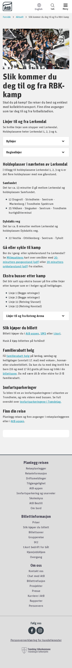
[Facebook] (32, 630)
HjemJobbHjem (36, 552)
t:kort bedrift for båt (36, 547)
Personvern (36, 606)
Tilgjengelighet (36, 483)
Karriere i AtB (36, 596)
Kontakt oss (36, 571)
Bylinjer (11, 141)
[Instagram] (40, 630)
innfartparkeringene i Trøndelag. (40, 401)
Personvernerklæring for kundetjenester (36, 640)
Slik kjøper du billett (36, 527)
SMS (43, 333)
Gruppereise (36, 537)
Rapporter (36, 601)
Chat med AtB (36, 576)
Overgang (36, 557)
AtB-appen (32, 333)
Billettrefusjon (36, 581)
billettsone (10, 373)
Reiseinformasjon (36, 473)
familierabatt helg (18, 356)
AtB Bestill (36, 503)
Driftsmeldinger (36, 478)
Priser (36, 522)
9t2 (36, 542)
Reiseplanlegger (36, 468)
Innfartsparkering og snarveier (36, 493)
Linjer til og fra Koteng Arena (25, 316)
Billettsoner (36, 532)
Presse (36, 591)
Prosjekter (36, 586)
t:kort (57, 333)
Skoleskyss (36, 498)
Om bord (36, 508)
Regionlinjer (14, 152)
